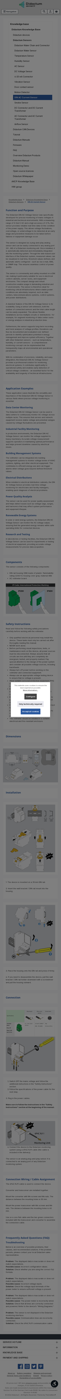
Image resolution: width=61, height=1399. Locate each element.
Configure (30, 696)
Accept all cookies (30, 711)
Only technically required (30, 704)
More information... (30, 690)
